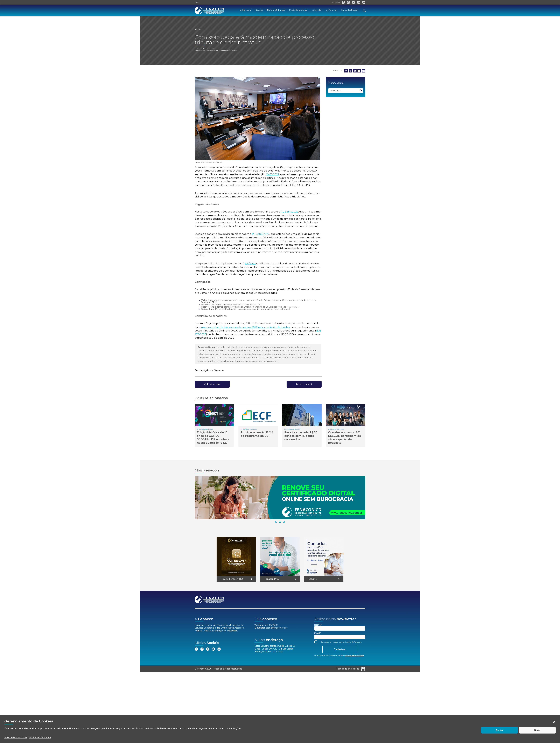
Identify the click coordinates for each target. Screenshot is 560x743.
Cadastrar (340, 649)
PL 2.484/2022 (289, 211)
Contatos (336, 2)
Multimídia (316, 10)
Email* (317, 633)
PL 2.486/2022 (260, 233)
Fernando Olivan (212, 51)
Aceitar (499, 730)
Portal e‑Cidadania (253, 350)
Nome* (318, 625)
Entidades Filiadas (349, 10)
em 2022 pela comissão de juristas (268, 327)
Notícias (259, 10)
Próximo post (302, 384)
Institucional (245, 10)
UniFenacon (331, 10)
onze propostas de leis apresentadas (223, 327)
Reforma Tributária (276, 10)
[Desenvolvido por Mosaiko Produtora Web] (363, 669)
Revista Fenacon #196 (232, 579)
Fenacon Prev (272, 579)
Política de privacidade (15, 737)
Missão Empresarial (298, 10)
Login (197, 2)
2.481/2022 (272, 174)
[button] (554, 721)
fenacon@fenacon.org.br (274, 627)
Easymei (312, 579)
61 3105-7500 (271, 625)
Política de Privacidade (147, 728)
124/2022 (250, 263)
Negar (537, 730)
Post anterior (213, 384)
